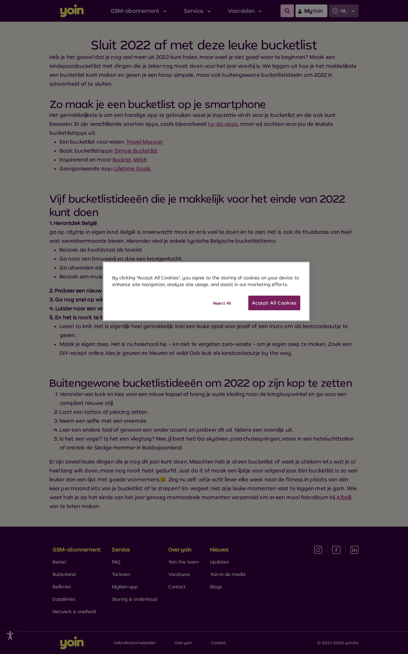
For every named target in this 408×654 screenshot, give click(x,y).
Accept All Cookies (274, 302)
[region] (206, 291)
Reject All (222, 303)
